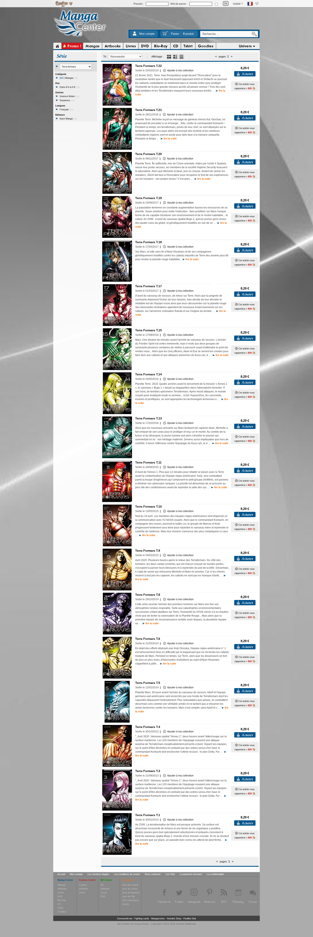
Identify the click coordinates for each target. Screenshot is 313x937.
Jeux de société (130, 885)
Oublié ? (238, 3)
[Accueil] (57, 46)
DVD (59, 896)
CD (59, 904)
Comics (83, 885)
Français (66, 109)
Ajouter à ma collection (180, 70)
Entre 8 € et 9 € (70, 87)
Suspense (67, 100)
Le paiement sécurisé (191, 874)
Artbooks (62, 888)
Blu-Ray (61, 900)
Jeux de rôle (128, 896)
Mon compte (147, 33)
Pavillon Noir (189, 918)
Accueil (61, 874)
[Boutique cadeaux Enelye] (236, 84)
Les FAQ (170, 874)
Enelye (145, 924)
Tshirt (60, 908)
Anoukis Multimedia (186, 924)
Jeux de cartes (130, 888)
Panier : (182, 33)
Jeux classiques (130, 900)
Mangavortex (158, 918)
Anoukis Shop (174, 918)
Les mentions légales (98, 874)
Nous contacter (153, 874)
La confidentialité (215, 874)
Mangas (69, 78)
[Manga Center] (80, 36)
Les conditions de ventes (127, 874)
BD (102, 885)
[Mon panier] (165, 34)
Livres (60, 892)
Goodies (61, 911)
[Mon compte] (134, 34)
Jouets (125, 904)
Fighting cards (141, 918)
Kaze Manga (68, 118)
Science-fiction (69, 96)
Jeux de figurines (131, 892)
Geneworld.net (124, 918)
